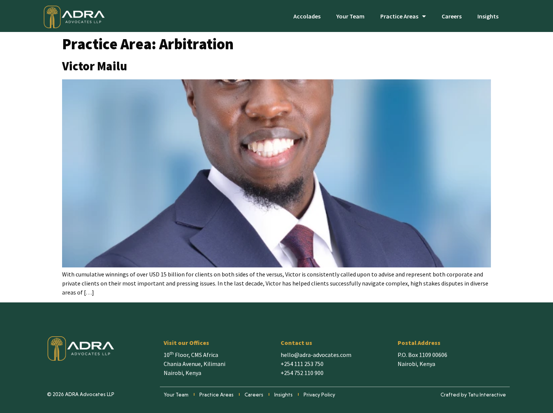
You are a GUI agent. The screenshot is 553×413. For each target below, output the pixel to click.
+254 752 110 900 (302, 373)
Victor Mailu (94, 66)
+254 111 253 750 (302, 363)
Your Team (350, 16)
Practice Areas (399, 16)
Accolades (307, 16)
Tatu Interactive (487, 395)
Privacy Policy (319, 395)
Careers (452, 16)
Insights (487, 16)
